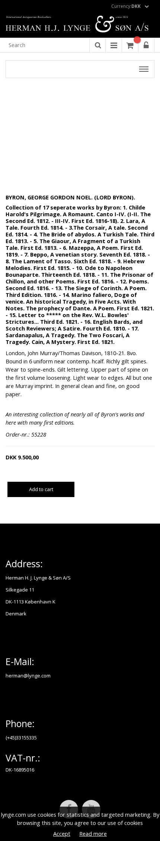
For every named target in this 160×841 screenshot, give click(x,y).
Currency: (126, 6)
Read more (93, 833)
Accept (61, 833)
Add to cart (41, 489)
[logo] (80, 24)
